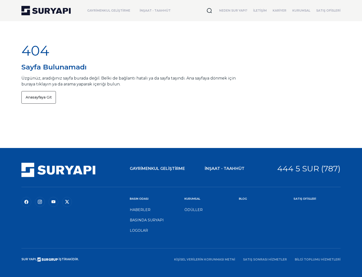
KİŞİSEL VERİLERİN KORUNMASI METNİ (204, 259)
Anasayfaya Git (39, 97)
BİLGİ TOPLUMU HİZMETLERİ (318, 259)
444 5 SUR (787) (309, 168)
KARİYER (279, 10)
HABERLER (140, 210)
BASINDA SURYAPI (147, 220)
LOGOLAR (139, 230)
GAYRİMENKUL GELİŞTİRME (108, 10)
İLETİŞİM (260, 10)
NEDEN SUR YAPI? (233, 10)
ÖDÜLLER (193, 210)
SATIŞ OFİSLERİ (328, 10)
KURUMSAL (301, 10)
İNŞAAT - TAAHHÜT (155, 10)
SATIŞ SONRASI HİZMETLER (265, 259)
